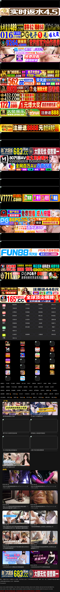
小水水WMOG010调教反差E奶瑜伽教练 (13, 567)
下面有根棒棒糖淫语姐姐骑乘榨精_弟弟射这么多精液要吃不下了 (43, 547)
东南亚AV (53, 312)
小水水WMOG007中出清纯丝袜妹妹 (40, 567)
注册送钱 (34, 383)
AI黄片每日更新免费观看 (37, 450)
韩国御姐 (27, 312)
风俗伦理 (53, 334)
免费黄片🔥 (8, 394)
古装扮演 (14, 319)
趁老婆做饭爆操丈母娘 (9, 416)
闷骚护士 (53, 323)
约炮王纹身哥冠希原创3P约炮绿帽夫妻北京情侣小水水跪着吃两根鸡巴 (16, 547)
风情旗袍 (14, 323)
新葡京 (49, 383)
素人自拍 (53, 308)
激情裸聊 (2, 394)
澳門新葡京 (36, 390)
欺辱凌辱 (14, 315)
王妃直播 (47, 387)
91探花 (27, 315)
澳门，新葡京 (39, 394)
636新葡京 (55, 390)
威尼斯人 (2, 383)
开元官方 (21, 394)
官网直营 (18, 383)
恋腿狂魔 (53, 319)
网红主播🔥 (54, 397)
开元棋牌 (13, 383)
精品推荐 (14, 304)
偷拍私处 (2, 390)
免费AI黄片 (47, 397)
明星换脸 (27, 323)
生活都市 (14, 334)
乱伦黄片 (52, 387)
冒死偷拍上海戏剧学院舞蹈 (38, 433)
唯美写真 (41, 327)
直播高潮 (20, 387)
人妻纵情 (41, 334)
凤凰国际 (8, 387)
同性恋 (53, 330)
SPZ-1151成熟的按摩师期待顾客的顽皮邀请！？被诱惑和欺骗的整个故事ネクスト (15, 507)
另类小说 (14, 338)
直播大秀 (57, 394)
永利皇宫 (42, 390)
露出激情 (27, 327)
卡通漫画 (14, 327)
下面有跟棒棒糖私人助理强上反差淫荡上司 (42, 526)
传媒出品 (14, 330)
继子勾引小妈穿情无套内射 (10, 433)
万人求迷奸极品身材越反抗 (10, 450)
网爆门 (53, 327)
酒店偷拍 (36, 387)
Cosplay (40, 308)
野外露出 (53, 315)
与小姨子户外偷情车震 (37, 416)
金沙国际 (33, 394)
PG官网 (7, 383)
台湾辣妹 (14, 312)
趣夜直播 (8, 390)
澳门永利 (24, 383)
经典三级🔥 (9, 397)
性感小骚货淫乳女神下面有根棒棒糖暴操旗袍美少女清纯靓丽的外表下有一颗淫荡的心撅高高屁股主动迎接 (16, 528)
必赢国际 (2, 387)
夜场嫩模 (13, 390)
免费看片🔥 (48, 390)
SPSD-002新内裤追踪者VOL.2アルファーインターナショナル (43, 487)
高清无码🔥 (41, 397)
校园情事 (27, 334)
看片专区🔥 (29, 397)
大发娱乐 (31, 390)
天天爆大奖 (27, 394)
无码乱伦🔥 (15, 394)
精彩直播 (26, 387)
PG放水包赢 (14, 387)
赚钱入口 (35, 397)
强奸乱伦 (27, 304)
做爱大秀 (51, 394)
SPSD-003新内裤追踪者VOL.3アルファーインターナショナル (15, 487)
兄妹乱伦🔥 (22, 397)
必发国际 (19, 390)
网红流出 (41, 315)
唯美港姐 (41, 312)
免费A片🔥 (16, 397)
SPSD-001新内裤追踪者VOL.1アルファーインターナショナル (43, 507)
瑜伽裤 (40, 323)
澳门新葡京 (24, 390)
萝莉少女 (53, 304)
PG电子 (28, 383)
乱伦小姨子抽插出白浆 (9, 467)
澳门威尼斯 (3, 397)
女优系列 (27, 319)
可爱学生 (41, 319)
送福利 (45, 383)
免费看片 (46, 394)
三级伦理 (14, 308)
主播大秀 (41, 387)
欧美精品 (41, 304)
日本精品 (27, 308)
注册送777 (39, 383)
